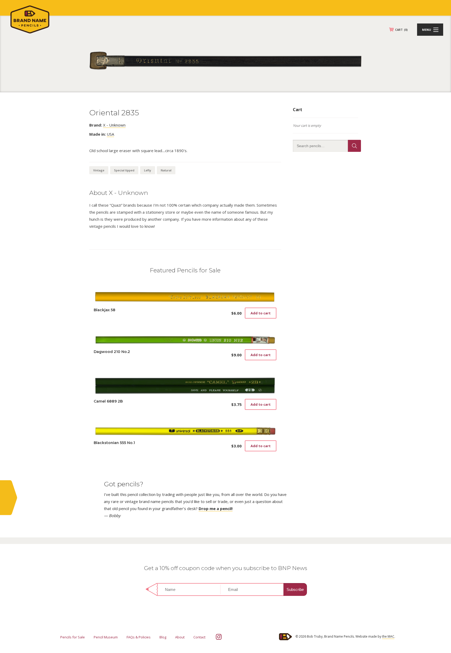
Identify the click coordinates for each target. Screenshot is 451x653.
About (180, 637)
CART (401, 30)
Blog (162, 637)
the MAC (388, 636)
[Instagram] (218, 637)
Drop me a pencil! (216, 508)
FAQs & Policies (139, 637)
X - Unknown (114, 125)
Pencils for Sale (72, 637)
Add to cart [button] (261, 313)
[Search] (354, 146)
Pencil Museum (106, 637)
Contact (199, 637)
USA (110, 134)
